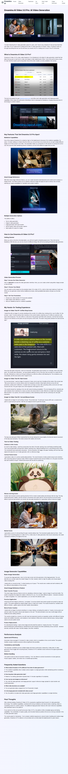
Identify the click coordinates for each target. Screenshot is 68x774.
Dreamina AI (8, 2)
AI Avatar (63, 2)
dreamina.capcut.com (25, 98)
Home (14, 1)
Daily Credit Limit (44, 2)
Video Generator (21, 2)
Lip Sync (37, 2)
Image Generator (54, 2)
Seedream (30, 1)
